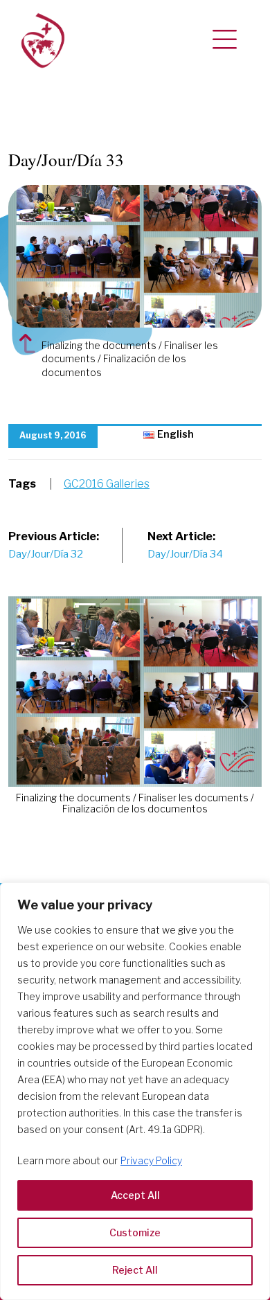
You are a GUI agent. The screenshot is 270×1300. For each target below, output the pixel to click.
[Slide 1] (110, 604)
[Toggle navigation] (224, 40)
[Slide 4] (184, 604)
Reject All (135, 1270)
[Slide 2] (135, 604)
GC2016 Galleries (107, 483)
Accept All (135, 1195)
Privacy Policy (151, 1160)
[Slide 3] (160, 604)
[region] (135, 1091)
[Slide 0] (85, 604)
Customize (135, 1232)
